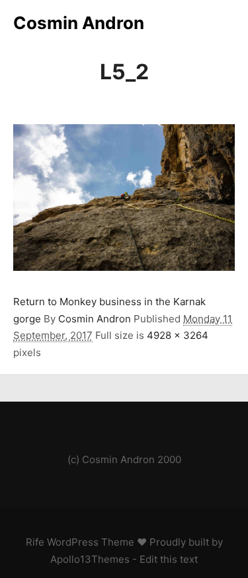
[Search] (199, 23)
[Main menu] (223, 23)
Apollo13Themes (90, 559)
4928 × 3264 (177, 335)
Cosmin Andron (78, 23)
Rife (35, 542)
